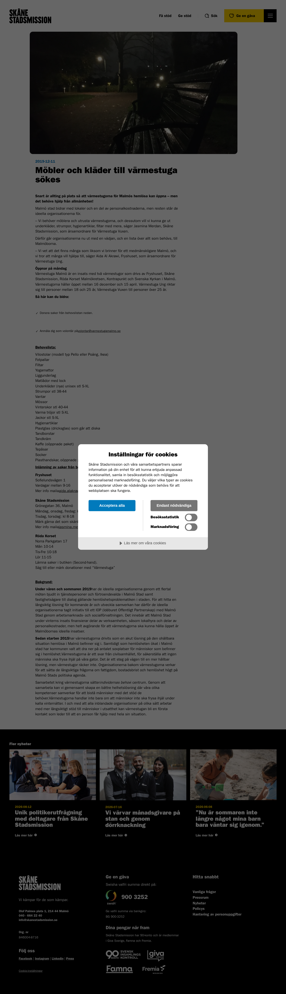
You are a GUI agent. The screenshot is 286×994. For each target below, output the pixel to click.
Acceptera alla (112, 505)
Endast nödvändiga (174, 505)
